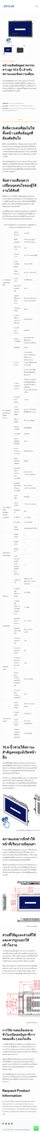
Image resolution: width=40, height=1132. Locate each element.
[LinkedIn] (12, 1123)
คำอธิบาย (19, 119)
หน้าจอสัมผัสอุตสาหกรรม (10, 110)
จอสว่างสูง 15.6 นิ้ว (14, 108)
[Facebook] (3, 1123)
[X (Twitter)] (6, 1123)
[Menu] (37, 6)
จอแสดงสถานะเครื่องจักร (28, 108)
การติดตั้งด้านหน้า (13, 106)
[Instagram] (9, 1123)
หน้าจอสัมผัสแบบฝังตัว (26, 106)
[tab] (20, 119)
